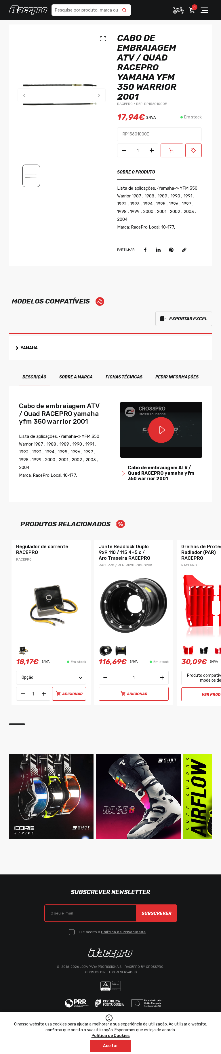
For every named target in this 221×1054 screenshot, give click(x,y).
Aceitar (110, 1045)
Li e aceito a (112, 932)
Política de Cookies (111, 1035)
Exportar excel (188, 318)
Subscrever (156, 913)
